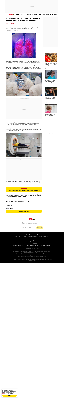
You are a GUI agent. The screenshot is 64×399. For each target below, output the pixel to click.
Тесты (39, 14)
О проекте (16, 236)
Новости (18, 14)
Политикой (24, 224)
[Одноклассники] (34, 234)
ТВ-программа (49, 14)
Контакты (20, 236)
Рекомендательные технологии (35, 237)
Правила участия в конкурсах (33, 236)
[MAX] (26, 234)
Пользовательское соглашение (44, 236)
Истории (34, 14)
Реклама (25, 236)
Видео (22, 14)
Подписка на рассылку (26, 222)
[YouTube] (37, 234)
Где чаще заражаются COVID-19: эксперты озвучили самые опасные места (24, 190)
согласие (25, 223)
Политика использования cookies (23, 237)
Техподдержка (44, 237)
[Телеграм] (29, 234)
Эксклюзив (28, 14)
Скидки (56, 14)
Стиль (43, 14)
